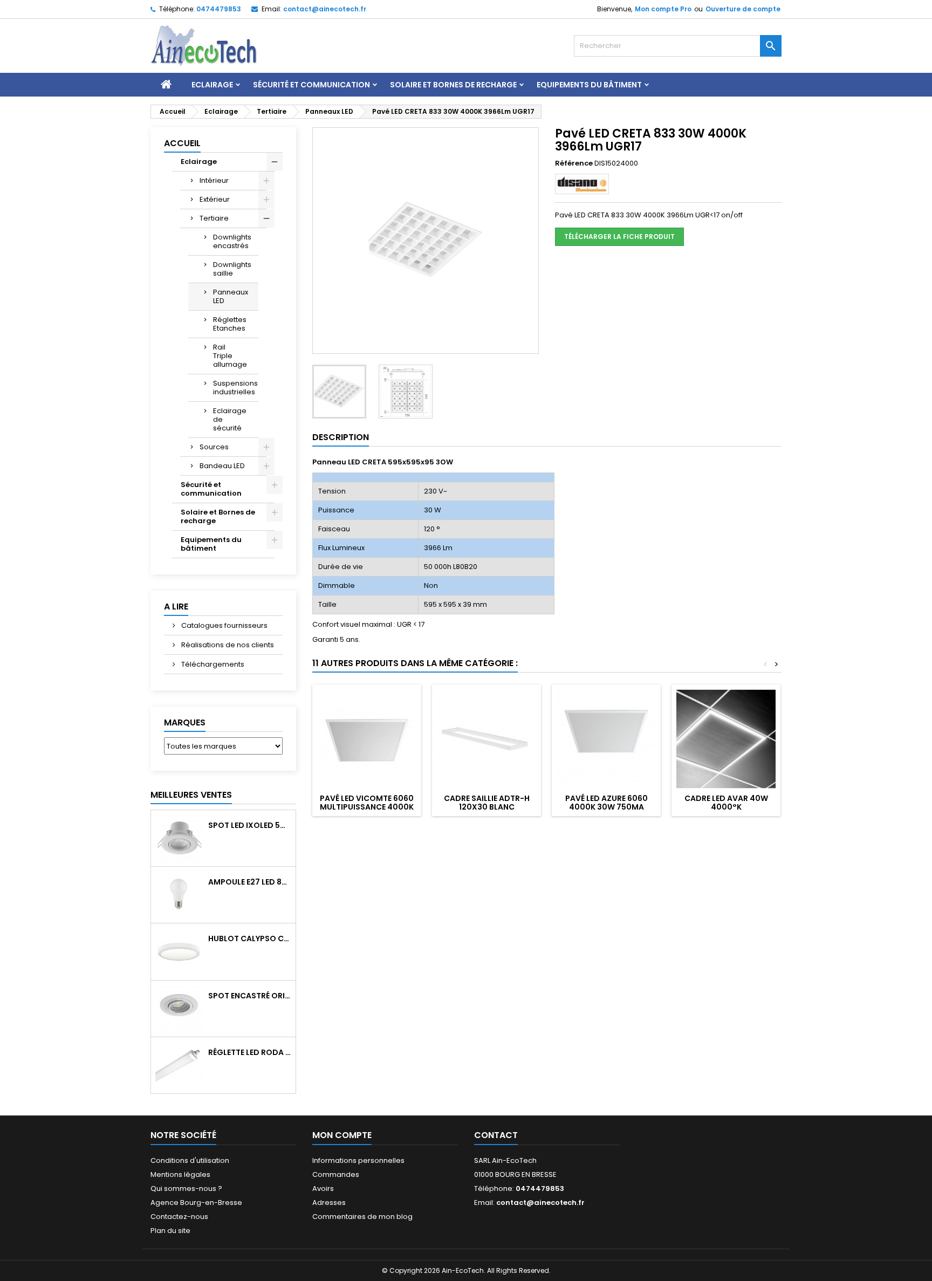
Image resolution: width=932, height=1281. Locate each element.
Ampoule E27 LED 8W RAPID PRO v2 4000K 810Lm (249, 882)
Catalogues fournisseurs (224, 625)
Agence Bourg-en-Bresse (196, 1202)
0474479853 (218, 8)
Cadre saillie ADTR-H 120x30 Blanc (487, 802)
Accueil (182, 143)
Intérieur (214, 180)
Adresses (329, 1202)
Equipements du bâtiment (589, 84)
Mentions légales (180, 1174)
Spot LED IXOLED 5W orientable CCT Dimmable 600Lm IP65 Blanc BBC (249, 825)
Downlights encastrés (232, 241)
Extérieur (215, 199)
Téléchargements (212, 664)
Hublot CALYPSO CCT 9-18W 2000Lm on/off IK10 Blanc (249, 938)
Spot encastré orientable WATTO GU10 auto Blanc (249, 995)
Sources (214, 447)
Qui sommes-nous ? (186, 1188)
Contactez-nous (179, 1216)
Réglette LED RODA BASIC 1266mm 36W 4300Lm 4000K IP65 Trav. (249, 1052)
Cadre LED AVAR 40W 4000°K (726, 802)
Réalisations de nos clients (227, 645)
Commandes (335, 1174)
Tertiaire (214, 218)
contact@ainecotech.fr (324, 8)
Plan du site (170, 1230)
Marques (184, 722)
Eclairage (212, 84)
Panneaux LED (230, 296)
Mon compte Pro (663, 8)
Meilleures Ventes (191, 795)
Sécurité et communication (311, 84)
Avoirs (323, 1188)
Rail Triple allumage (230, 355)
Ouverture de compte (742, 8)
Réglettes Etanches (229, 323)
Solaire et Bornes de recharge (453, 84)
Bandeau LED (222, 466)
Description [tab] (340, 437)
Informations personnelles (358, 1160)
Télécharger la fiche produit (619, 236)
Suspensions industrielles (235, 387)
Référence (574, 163)
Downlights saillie (232, 268)
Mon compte (342, 1135)
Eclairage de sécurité (229, 419)
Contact (496, 1135)
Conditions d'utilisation (189, 1160)
